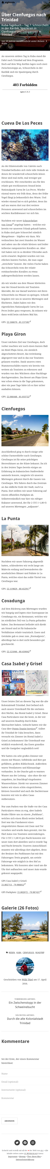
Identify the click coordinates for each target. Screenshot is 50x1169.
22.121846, (18, 651)
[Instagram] (32, 1142)
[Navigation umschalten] (45, 2)
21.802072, (28, 892)
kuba (18, 952)
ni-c (42, 1150)
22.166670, (18, 322)
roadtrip (39, 952)
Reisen (40, 41)
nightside (9, 2)
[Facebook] (25, 1142)
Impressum (12, 1156)
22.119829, (18, 588)
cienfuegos (28, 952)
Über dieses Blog (34, 1156)
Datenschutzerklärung (25, 1159)
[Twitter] (17, 1142)
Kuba (4, 43)
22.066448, (18, 396)
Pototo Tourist (24, 728)
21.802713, (12, 884)
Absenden (9, 1121)
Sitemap (22, 1156)
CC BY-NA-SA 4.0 (31, 1153)
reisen (12, 952)
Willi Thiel (27, 979)
